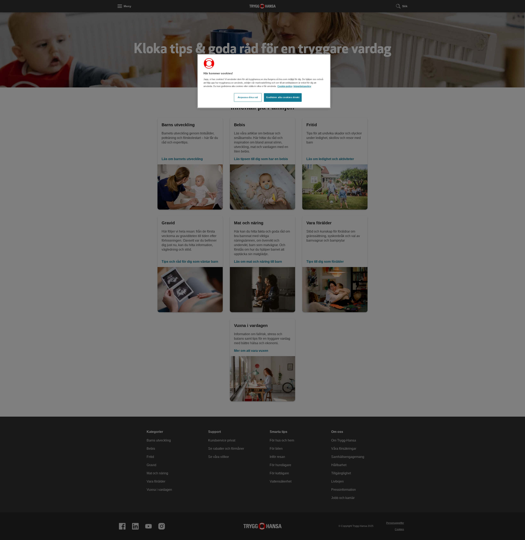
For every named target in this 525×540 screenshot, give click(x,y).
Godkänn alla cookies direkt (282, 97)
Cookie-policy (284, 86)
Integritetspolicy (302, 86)
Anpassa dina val (248, 97)
